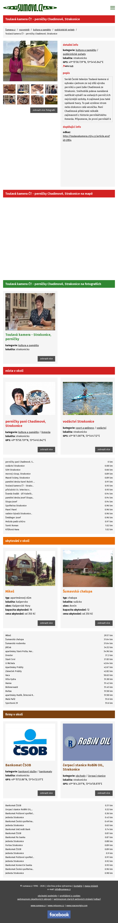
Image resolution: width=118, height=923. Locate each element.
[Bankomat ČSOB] (30, 742)
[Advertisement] (88, 165)
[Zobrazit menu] (112, 7)
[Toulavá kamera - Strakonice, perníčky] (9, 89)
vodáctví (101, 427)
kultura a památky (42, 29)
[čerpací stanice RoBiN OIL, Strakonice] (88, 742)
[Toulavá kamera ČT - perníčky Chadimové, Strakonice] (30, 61)
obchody (81, 775)
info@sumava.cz (63, 889)
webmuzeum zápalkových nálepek (34, 899)
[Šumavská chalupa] (88, 568)
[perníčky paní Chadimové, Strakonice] (30, 398)
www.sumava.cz (38, 905)
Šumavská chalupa (77, 591)
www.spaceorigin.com (76, 905)
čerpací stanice (97, 775)
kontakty (78, 886)
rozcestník (24, 29)
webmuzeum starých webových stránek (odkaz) (77, 899)
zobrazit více (46, 358)
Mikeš (9, 591)
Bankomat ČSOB (18, 765)
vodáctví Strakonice (78, 421)
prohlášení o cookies (70, 896)
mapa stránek (91, 886)
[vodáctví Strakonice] (88, 398)
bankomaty (45, 771)
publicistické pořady (65, 29)
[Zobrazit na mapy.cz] (68, 66)
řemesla (45, 432)
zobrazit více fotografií (44, 110)
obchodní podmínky (47, 896)
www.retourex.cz (56, 905)
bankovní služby (27, 771)
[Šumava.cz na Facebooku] (59, 914)
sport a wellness (85, 427)
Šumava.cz (10, 29)
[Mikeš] (30, 568)
